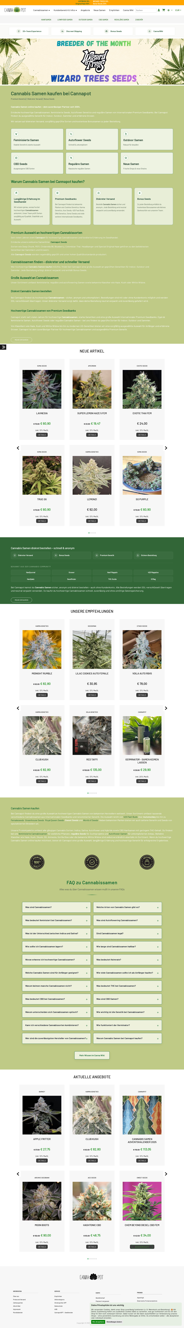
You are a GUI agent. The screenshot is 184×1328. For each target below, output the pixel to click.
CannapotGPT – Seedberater (63, 1312)
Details (42, 435)
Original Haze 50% (82, 4)
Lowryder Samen (64, 19)
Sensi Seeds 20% (100, 4)
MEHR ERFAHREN (21, 340)
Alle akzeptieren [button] (98, 1322)
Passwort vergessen (102, 1301)
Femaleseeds (17, 820)
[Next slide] (166, 448)
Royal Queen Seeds (54, 820)
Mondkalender (18, 1312)
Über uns (16, 1296)
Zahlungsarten (18, 1303)
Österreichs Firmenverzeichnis (147, 1301)
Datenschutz (58, 1306)
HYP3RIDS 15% (83, 1)
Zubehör (139, 19)
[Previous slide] (18, 448)
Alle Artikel (16, 1306)
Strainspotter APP (60, 1303)
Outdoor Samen (85, 19)
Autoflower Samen (118, 833)
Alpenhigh (140, 1297)
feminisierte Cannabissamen (33, 833)
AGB (55, 1309)
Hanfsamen (46, 19)
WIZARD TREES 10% (100, 1)
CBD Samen (103, 19)
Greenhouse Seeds (34, 820)
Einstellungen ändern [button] (114, 1322)
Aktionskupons (59, 1299)
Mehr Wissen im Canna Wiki (92, 1055)
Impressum (17, 1309)
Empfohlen (114, 10)
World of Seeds (90, 820)
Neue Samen (99, 10)
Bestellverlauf (100, 1298)
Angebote (85, 10)
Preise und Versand (19, 1299)
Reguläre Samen (121, 19)
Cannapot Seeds (59, 242)
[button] (88, 532)
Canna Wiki (128, 10)
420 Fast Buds (131, 816)
